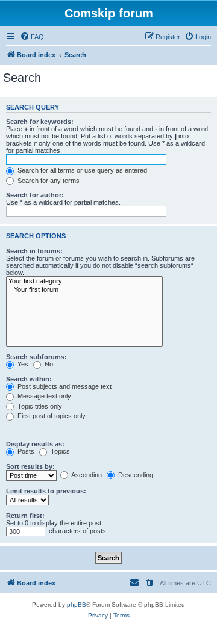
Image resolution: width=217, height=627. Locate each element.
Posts (25, 451)
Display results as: (35, 444)
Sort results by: (30, 466)
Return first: (25, 515)
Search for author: (35, 195)
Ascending (86, 474)
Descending (134, 474)
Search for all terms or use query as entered (81, 170)
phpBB (76, 604)
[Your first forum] (84, 290)
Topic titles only (39, 406)
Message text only (43, 396)
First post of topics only (51, 415)
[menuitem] (32, 36)
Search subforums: (36, 356)
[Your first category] (84, 281)
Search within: (29, 379)
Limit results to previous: (46, 491)
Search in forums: (34, 251)
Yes (22, 364)
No (48, 364)
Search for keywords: (40, 121)
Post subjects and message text (64, 386)
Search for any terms (48, 180)
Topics (59, 451)
